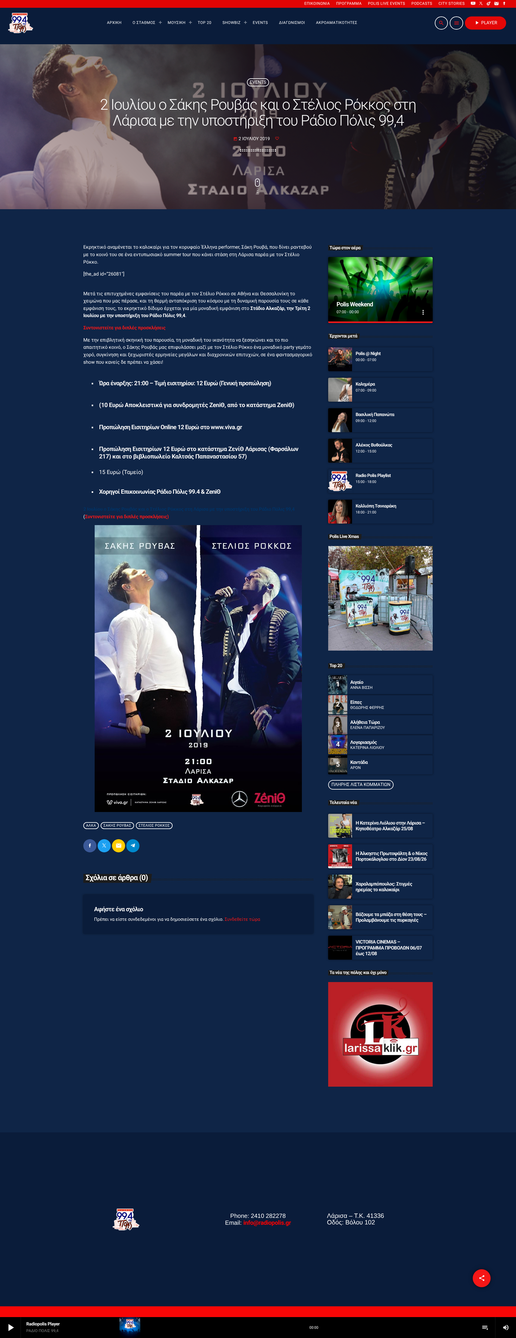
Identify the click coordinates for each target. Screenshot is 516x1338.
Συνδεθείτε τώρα (242, 919)
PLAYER (485, 23)
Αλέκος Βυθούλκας (374, 445)
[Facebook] (504, 4)
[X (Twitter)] (481, 4)
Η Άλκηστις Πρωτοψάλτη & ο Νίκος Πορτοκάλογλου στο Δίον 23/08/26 (392, 856)
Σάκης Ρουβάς (117, 826)
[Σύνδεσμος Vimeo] (20, 23)
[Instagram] (496, 4)
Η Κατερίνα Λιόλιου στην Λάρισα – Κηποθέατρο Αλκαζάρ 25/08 (390, 825)
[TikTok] (488, 4)
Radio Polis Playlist (373, 475)
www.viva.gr (226, 427)
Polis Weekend (355, 304)
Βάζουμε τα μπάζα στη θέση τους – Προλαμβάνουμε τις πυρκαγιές (391, 917)
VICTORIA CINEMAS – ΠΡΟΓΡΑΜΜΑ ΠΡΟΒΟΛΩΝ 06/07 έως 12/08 (389, 947)
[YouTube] (473, 4)
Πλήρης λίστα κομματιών (360, 784)
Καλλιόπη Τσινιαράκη (376, 506)
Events (258, 82)
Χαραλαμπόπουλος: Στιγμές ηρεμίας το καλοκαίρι (384, 886)
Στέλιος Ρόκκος (154, 826)
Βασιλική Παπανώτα (375, 414)
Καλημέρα (365, 384)
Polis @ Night (368, 353)
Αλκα (91, 826)
